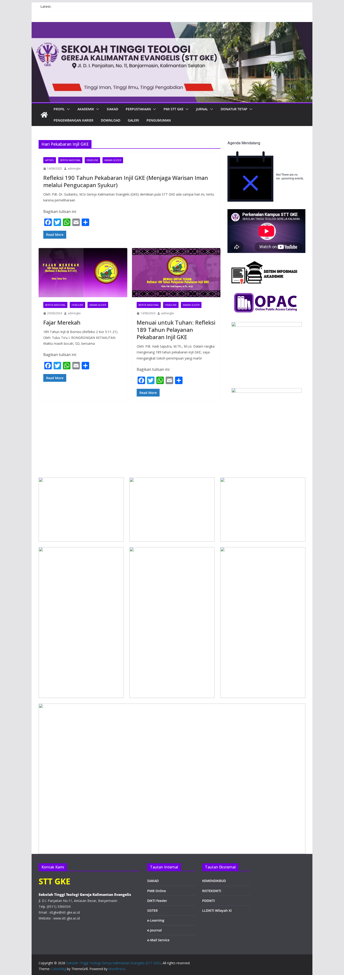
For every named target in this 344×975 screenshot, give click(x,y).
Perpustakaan (138, 109)
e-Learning (155, 920)
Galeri (133, 120)
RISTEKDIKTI (211, 891)
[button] (67, 109)
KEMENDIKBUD (214, 881)
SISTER (152, 910)
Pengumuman (158, 120)
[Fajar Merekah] (83, 272)
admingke (74, 169)
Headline (92, 160)
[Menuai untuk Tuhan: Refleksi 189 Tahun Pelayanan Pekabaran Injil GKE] (176, 272)
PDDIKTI (208, 900)
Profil (59, 109)
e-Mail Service (158, 940)
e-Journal (154, 930)
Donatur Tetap (234, 109)
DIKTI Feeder (157, 900)
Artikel (49, 160)
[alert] (266, 176)
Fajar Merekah (62, 322)
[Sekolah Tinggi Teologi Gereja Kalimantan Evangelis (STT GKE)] (44, 114)
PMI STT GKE (173, 109)
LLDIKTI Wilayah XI (217, 910)
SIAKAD (153, 881)
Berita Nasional (70, 160)
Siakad (112, 109)
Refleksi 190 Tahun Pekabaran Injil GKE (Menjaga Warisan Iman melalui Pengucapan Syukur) (125, 181)
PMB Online (156, 891)
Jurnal (202, 109)
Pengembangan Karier (73, 120)
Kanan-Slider (112, 160)
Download (110, 120)
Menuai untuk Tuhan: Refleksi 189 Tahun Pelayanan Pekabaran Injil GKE (176, 330)
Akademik (85, 109)
